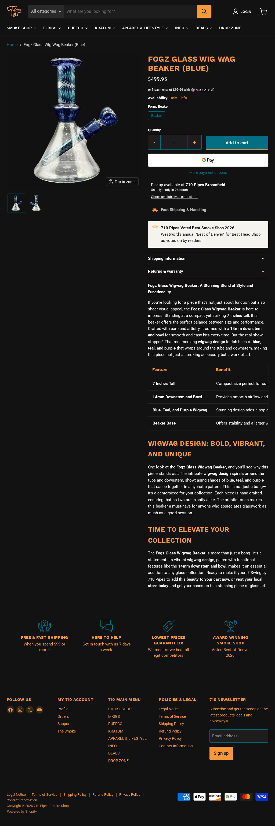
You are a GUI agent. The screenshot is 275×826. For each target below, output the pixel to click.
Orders (63, 716)
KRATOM (103, 28)
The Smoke (66, 731)
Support (64, 724)
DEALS (202, 28)
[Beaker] (157, 121)
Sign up (221, 753)
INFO (180, 28)
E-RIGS (50, 28)
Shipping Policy (171, 724)
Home (12, 45)
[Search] (204, 11)
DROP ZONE (230, 28)
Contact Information (176, 746)
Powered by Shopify (22, 811)
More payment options (208, 172)
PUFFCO (76, 28)
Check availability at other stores (174, 197)
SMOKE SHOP (20, 28)
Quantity (154, 130)
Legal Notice (169, 709)
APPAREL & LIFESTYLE (143, 28)
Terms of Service (172, 716)
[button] (243, 11)
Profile (62, 709)
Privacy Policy (170, 738)
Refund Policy (170, 731)
